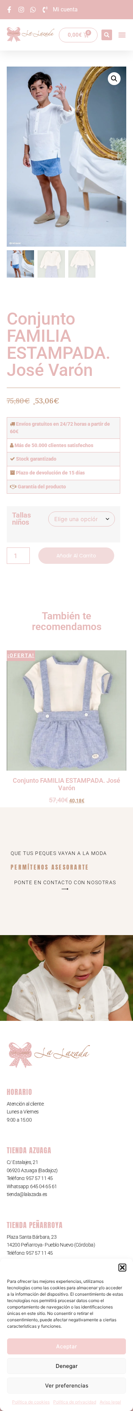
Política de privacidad (74, 1402)
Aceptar (66, 1346)
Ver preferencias (66, 1385)
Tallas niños (21, 519)
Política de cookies (31, 1402)
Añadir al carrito (76, 555)
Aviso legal (110, 1402)
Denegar (67, 1366)
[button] (122, 1267)
